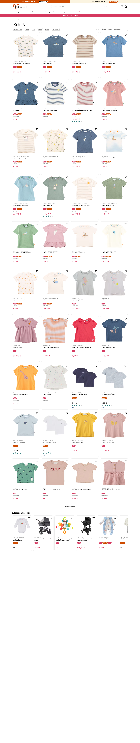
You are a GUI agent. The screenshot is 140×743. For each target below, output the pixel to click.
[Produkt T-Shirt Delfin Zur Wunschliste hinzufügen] (126, 224)
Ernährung (46, 12)
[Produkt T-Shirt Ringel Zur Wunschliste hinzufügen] (96, 35)
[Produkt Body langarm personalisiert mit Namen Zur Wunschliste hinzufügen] (29, 518)
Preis (33, 29)
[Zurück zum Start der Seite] (135, 731)
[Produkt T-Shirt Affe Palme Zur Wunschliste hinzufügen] (126, 319)
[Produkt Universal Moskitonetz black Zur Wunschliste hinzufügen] (51, 518)
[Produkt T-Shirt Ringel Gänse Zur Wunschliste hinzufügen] (96, 82)
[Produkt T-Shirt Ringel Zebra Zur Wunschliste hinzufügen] (37, 129)
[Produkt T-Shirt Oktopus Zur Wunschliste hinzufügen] (126, 177)
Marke (27, 29)
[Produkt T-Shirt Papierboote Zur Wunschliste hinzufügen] (37, 177)
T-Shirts (36, 19)
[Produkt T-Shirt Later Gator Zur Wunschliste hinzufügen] (37, 461)
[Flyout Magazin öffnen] (126, 12)
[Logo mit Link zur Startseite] (20, 6)
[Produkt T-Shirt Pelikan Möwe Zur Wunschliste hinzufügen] (126, 82)
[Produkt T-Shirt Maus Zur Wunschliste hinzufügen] (37, 82)
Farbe (40, 29)
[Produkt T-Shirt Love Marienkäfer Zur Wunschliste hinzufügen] (67, 461)
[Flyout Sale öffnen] (81, 12)
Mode (73, 12)
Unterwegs (16, 12)
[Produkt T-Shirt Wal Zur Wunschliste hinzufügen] (37, 413)
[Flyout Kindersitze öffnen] (29, 12)
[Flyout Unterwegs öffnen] (20, 12)
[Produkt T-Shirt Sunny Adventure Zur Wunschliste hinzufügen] (67, 129)
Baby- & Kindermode (21, 19)
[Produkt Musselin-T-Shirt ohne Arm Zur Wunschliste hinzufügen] (126, 461)
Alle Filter (55, 29)
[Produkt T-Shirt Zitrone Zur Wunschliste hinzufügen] (96, 413)
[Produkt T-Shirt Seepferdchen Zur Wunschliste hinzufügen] (96, 271)
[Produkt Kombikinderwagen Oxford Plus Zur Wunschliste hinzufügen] (94, 518)
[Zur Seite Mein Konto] (118, 6)
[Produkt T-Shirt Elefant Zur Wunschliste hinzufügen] (67, 224)
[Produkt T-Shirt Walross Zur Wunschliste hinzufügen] (96, 224)
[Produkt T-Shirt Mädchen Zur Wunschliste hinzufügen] (126, 271)
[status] (78, 6)
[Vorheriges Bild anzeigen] (13, 46)
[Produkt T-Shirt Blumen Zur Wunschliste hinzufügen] (67, 366)
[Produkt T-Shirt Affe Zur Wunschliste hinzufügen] (37, 319)
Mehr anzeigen (70, 506)
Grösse (47, 29)
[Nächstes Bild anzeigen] (38, 46)
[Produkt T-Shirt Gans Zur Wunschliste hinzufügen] (96, 129)
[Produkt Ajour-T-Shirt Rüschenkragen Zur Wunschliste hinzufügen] (96, 319)
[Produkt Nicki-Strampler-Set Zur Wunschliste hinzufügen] (115, 518)
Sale (79, 12)
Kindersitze (25, 12)
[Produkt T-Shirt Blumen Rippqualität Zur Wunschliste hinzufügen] (96, 461)
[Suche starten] (105, 6)
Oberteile (30, 19)
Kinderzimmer (56, 12)
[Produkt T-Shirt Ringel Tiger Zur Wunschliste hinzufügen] (96, 177)
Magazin (123, 12)
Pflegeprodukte (36, 12)
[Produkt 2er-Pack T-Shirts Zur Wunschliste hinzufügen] (96, 366)
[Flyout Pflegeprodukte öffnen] (41, 12)
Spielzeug (66, 12)
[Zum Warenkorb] (125, 6)
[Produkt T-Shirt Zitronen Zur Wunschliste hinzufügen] (126, 413)
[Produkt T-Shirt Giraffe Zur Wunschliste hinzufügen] (37, 366)
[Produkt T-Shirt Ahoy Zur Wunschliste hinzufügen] (37, 271)
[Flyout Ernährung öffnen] (50, 12)
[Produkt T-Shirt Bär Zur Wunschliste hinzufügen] (67, 35)
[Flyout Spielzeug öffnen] (70, 12)
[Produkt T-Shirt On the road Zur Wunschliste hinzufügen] (37, 35)
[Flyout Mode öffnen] (76, 12)
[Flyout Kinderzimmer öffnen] (61, 12)
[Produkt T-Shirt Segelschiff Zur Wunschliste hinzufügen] (126, 35)
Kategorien (16, 29)
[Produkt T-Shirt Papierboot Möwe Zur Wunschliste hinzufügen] (37, 224)
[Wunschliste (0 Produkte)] (122, 6)
